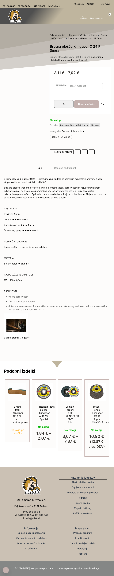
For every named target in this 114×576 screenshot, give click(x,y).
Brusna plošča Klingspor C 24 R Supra (70, 57)
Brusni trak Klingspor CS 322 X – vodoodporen (20, 414)
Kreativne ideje (91, 568)
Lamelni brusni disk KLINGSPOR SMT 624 (72, 414)
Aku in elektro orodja (83, 482)
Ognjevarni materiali (83, 487)
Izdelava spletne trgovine (69, 568)
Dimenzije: (61, 85)
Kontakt (83, 553)
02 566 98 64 (32, 511)
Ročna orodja (83, 503)
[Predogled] (48, 399)
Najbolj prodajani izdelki (82, 543)
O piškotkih (31, 548)
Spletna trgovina (57, 35)
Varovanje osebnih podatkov (31, 538)
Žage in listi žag (82, 508)
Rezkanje (83, 497)
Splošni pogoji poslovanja (31, 532)
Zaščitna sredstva (82, 513)
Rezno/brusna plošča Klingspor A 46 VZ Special (47, 413)
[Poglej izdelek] (22, 393)
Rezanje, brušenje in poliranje (83, 35)
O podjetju (82, 548)
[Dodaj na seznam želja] (22, 399)
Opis (40, 167)
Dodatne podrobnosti (65, 167)
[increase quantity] (70, 104)
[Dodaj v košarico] (22, 386)
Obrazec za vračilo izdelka (31, 543)
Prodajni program (82, 532)
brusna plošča (67, 125)
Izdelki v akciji (82, 538)
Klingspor (95, 125)
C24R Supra (82, 125)
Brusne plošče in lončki (74, 131)
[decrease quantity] (57, 104)
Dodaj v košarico (86, 104)
